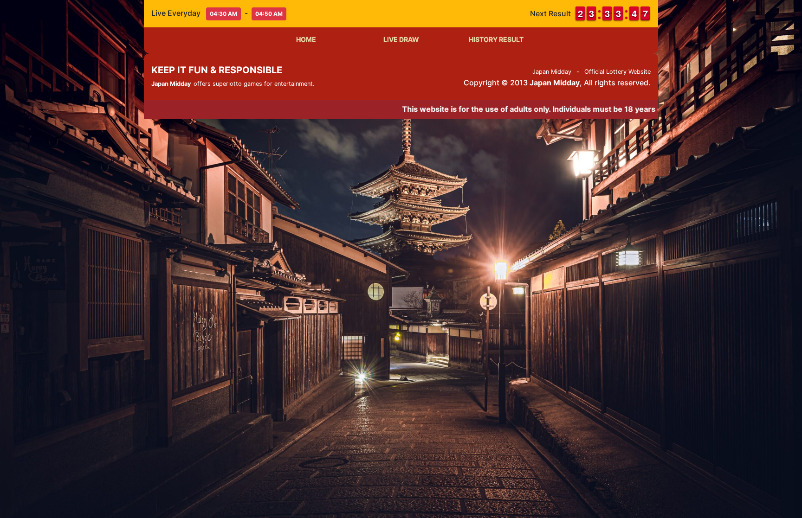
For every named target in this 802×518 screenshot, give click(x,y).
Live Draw (401, 39)
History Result (496, 39)
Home (306, 39)
